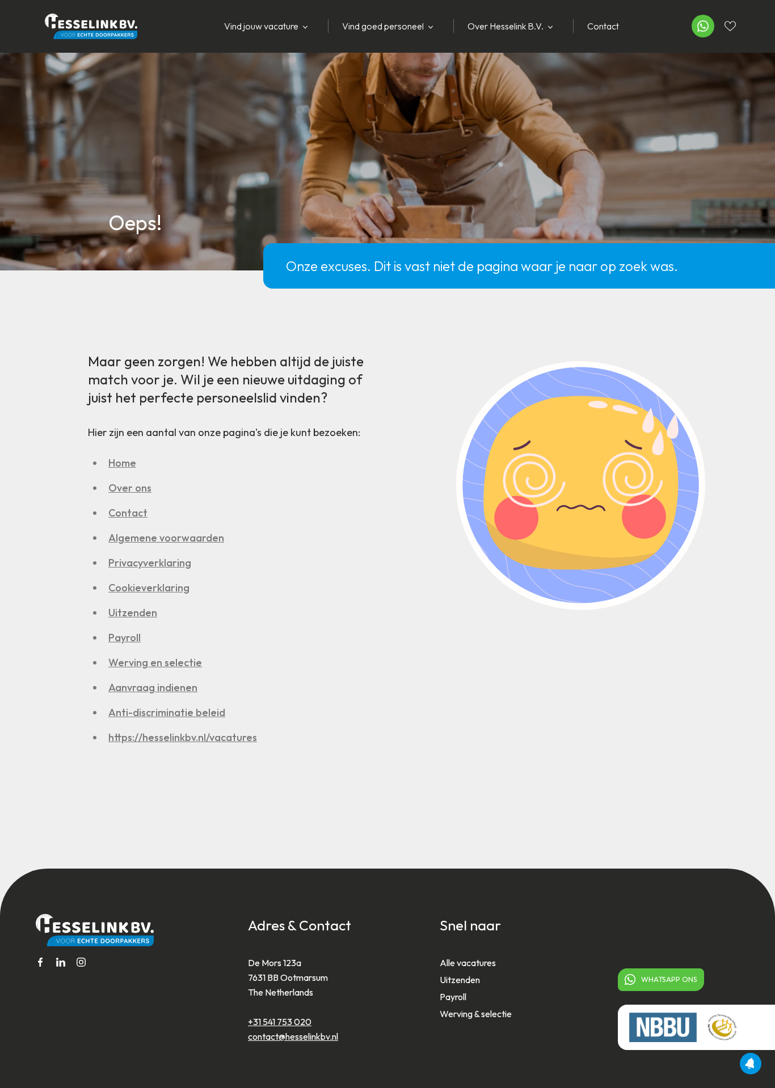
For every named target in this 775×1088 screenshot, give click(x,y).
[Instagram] (81, 962)
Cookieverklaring (148, 587)
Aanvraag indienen (152, 687)
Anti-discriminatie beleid (166, 712)
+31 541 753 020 (279, 1021)
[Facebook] (40, 962)
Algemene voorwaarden (166, 537)
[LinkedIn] (60, 962)
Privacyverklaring (149, 562)
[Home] (85, 26)
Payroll (124, 637)
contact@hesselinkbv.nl (293, 1036)
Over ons (129, 487)
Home (122, 462)
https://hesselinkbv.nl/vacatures (182, 737)
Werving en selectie (155, 662)
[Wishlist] (730, 26)
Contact (603, 26)
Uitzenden (132, 612)
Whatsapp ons (669, 979)
